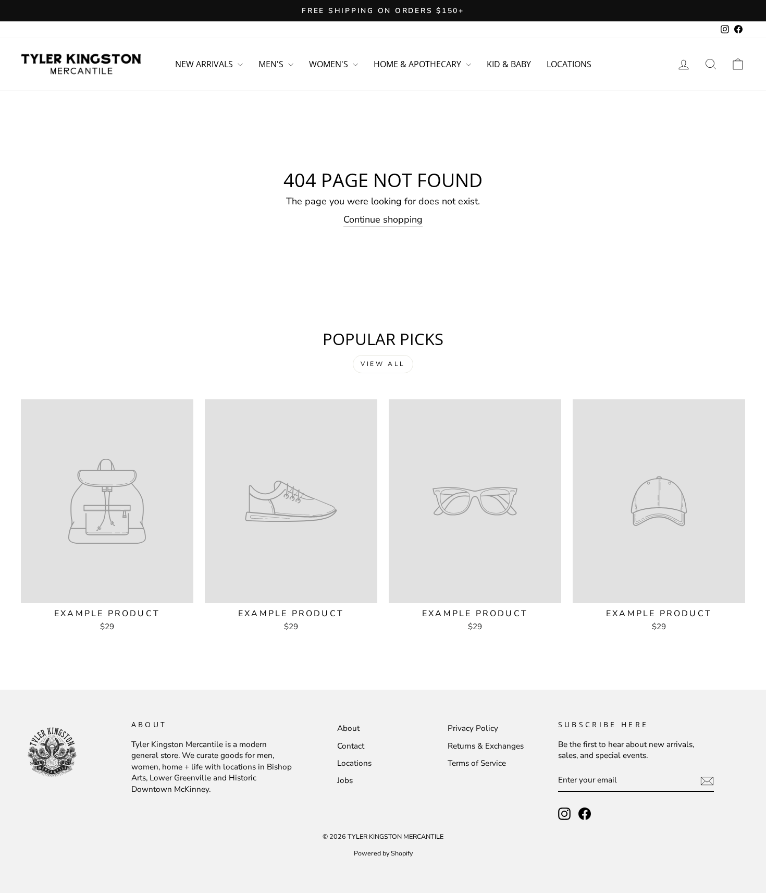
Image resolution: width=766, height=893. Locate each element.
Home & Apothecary (418, 64)
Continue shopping (383, 219)
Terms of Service (477, 763)
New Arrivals (205, 64)
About (348, 728)
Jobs (345, 780)
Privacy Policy (473, 728)
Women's (329, 64)
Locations (569, 64)
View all (383, 364)
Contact (350, 746)
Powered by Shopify (383, 853)
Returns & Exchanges (486, 746)
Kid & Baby (509, 64)
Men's (272, 64)
